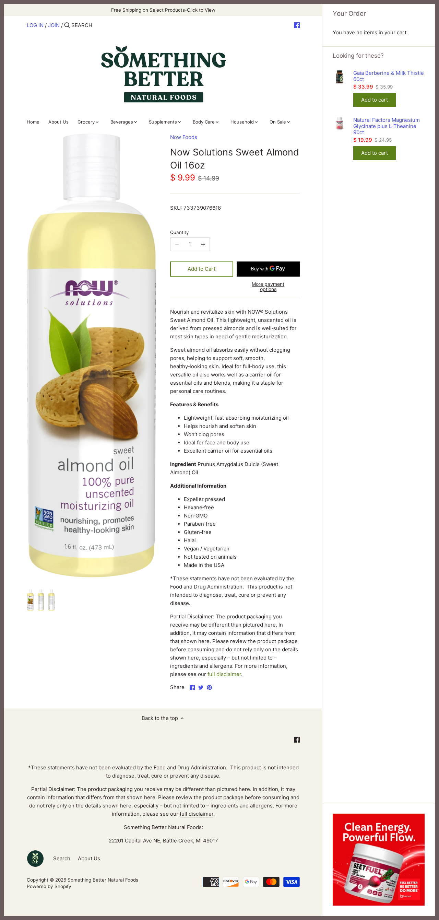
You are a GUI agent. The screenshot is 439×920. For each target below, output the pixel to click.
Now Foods (183, 137)
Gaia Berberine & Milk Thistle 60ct (388, 76)
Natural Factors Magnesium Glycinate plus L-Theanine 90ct (386, 126)
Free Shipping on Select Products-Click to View (163, 10)
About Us (89, 858)
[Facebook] (297, 25)
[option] (30, 601)
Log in (35, 25)
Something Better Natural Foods (103, 880)
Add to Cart (201, 269)
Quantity (179, 232)
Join (54, 25)
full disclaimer (224, 674)
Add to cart (374, 99)
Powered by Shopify (49, 886)
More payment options (268, 286)
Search (61, 858)
